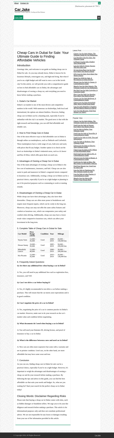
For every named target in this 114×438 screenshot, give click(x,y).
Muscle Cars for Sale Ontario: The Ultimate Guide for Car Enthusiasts (86, 87)
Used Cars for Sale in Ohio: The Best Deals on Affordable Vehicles (85, 162)
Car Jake (22, 9)
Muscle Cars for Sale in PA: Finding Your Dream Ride (83, 179)
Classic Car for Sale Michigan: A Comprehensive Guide (85, 99)
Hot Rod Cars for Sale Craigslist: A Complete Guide (86, 91)
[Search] (99, 3)
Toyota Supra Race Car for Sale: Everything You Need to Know (84, 70)
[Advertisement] (57, 32)
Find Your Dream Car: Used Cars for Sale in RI (85, 166)
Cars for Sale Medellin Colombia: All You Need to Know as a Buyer (85, 107)
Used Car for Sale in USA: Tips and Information (86, 138)
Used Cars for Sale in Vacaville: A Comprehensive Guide (85, 134)
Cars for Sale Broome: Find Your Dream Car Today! (85, 111)
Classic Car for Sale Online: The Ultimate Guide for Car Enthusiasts (86, 54)
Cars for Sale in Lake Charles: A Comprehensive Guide (85, 175)
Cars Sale (18, 18)
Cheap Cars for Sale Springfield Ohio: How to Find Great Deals (84, 103)
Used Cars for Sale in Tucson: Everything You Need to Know (84, 126)
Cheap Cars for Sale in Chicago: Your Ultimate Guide (84, 146)
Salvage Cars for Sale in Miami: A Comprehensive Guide (85, 158)
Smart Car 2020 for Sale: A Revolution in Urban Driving (83, 78)
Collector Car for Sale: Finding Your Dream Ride (84, 62)
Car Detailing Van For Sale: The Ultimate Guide (84, 58)
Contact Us (24, 3)
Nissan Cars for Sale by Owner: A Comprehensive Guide (85, 83)
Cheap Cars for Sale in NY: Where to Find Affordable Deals (85, 150)
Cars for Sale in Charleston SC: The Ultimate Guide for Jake (84, 171)
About (16, 3)
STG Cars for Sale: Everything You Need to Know (85, 74)
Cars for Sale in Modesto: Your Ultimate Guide (84, 142)
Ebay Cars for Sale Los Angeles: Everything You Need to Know (85, 95)
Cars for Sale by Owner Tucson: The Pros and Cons (84, 66)
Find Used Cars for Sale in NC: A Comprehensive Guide (85, 154)
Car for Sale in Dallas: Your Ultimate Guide (83, 130)
